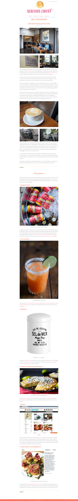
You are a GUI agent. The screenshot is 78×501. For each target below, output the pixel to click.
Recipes (36, 16)
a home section (28, 360)
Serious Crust (39, 7)
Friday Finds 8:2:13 (39, 173)
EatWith (24, 437)
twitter (50, 1)
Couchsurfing (41, 437)
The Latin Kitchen (47, 303)
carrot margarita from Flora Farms (33, 303)
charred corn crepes (26, 398)
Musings (47, 16)
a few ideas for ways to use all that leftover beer (43, 234)
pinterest (52, 1)
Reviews (41, 16)
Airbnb (36, 437)
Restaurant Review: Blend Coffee (39, 24)
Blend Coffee (29, 71)
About (30, 16)
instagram (54, 1)
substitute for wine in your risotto (48, 236)
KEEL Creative (52, 72)
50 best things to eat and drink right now (35, 484)
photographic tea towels (27, 363)
